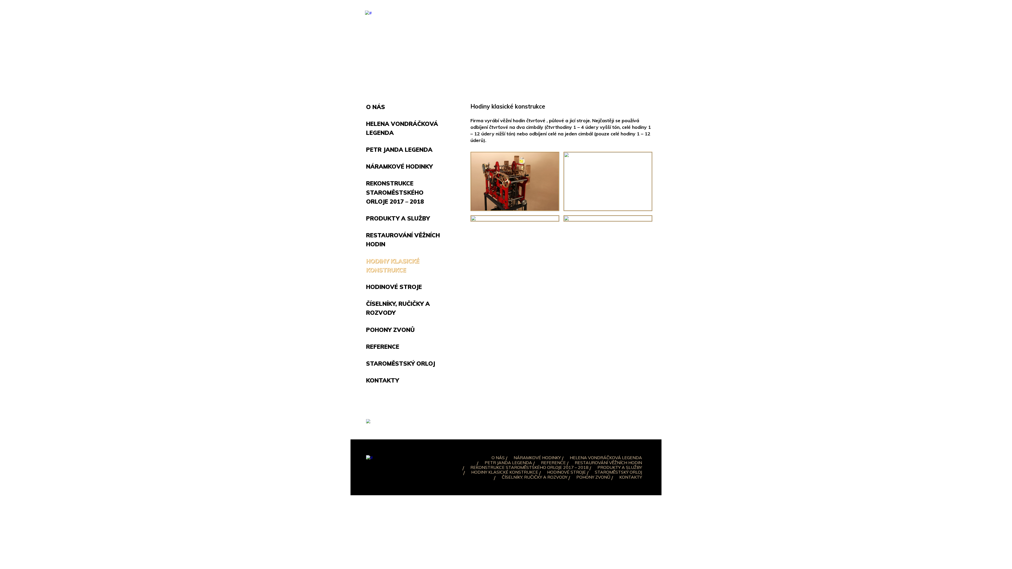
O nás (375, 107)
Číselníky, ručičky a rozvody (534, 477)
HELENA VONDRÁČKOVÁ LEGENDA (606, 457)
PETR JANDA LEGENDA (508, 462)
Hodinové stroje (394, 287)
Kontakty (382, 380)
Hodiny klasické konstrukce (504, 472)
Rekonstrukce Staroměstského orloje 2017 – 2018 (395, 192)
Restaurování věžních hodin (608, 462)
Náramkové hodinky (399, 166)
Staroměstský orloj (400, 363)
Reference (382, 346)
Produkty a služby (398, 218)
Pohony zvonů (390, 329)
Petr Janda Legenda (399, 149)
